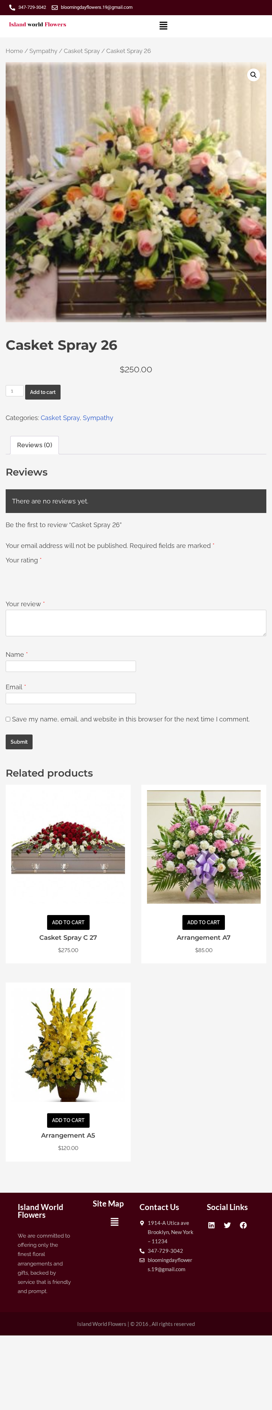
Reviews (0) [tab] (34, 445)
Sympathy (43, 50)
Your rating (24, 560)
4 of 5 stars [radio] (42, 580)
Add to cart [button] (68, 922)
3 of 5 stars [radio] (31, 580)
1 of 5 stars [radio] (10, 580)
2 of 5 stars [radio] (20, 580)
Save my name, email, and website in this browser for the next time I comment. (131, 719)
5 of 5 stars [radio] (52, 580)
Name (17, 654)
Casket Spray (82, 50)
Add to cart (43, 392)
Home (14, 50)
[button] (164, 26)
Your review (25, 604)
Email (16, 687)
